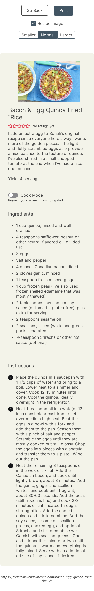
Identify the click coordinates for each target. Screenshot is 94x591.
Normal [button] (48, 34)
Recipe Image (50, 23)
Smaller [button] (29, 34)
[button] (10, 125)
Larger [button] (66, 34)
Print (63, 10)
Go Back (35, 10)
